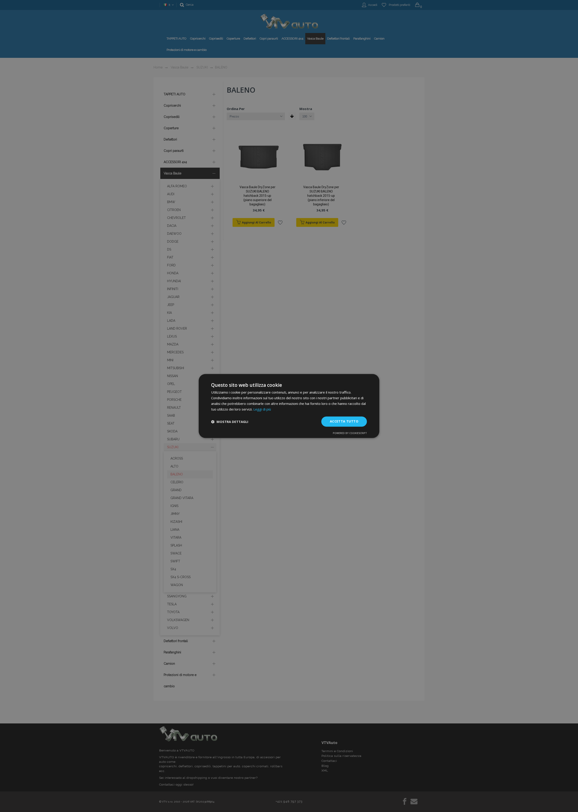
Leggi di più (262, 409)
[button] (229, 422)
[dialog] (289, 406)
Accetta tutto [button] (344, 421)
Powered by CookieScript (350, 433)
